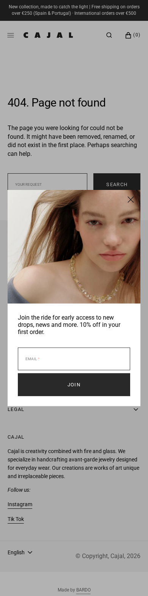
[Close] (130, 199)
